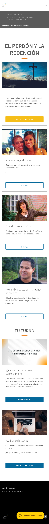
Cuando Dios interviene (18, 226)
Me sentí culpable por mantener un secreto (23, 291)
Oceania (20, 11)
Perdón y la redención (17, 19)
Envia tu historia (24, 119)
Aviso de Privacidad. (8, 488)
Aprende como (24, 399)
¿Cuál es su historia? (16, 440)
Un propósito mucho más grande (15, 25)
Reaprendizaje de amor (18, 160)
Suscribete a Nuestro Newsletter (12, 491)
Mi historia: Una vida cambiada (20, 17)
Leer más (24, 185)
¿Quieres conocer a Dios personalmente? (18, 372)
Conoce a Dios (13, 15)
